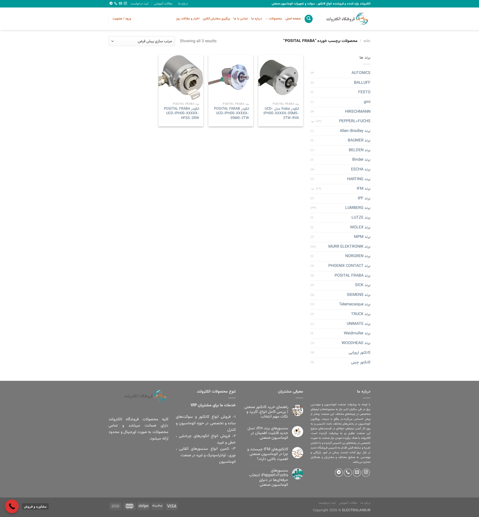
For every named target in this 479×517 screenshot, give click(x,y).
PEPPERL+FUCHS (354, 121)
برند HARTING (358, 179)
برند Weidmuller (357, 334)
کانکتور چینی (360, 362)
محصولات (275, 18)
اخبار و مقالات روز (187, 18)
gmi (367, 102)
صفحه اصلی (293, 18)
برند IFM (363, 189)
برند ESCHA (360, 169)
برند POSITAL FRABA (352, 276)
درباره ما (183, 3)
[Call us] (115, 3)
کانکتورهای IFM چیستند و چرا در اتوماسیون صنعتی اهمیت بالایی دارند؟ (267, 454)
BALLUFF (362, 83)
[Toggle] (313, 121)
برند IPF (364, 198)
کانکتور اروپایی (359, 353)
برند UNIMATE (358, 324)
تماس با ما (241, 18)
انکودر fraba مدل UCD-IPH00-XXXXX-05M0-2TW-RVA (281, 114)
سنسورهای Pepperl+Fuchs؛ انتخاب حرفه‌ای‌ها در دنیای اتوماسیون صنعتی (268, 478)
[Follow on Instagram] (125, 3)
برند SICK (362, 285)
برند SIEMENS (358, 295)
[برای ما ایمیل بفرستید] (120, 3)
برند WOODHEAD (356, 343)
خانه (366, 41)
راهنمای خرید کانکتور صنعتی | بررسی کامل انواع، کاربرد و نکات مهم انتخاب (266, 412)
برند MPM (362, 237)
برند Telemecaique (354, 305)
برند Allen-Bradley (355, 131)
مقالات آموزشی (163, 3)
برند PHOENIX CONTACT (349, 266)
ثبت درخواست (139, 3)
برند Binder (361, 160)
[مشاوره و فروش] (12, 506)
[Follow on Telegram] (111, 3)
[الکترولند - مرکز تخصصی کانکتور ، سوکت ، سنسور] (345, 18)
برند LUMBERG (357, 208)
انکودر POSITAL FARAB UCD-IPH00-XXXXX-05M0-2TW (231, 114)
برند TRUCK (360, 314)
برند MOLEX (360, 227)
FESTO (364, 92)
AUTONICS (361, 73)
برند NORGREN (357, 256)
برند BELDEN (359, 150)
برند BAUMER (359, 141)
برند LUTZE (361, 218)
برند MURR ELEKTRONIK (349, 247)
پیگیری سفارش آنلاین (216, 18)
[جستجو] (309, 19)
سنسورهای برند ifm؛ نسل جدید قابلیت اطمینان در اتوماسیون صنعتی (267, 433)
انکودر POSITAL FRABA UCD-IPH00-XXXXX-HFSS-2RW (181, 114)
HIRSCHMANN (357, 112)
